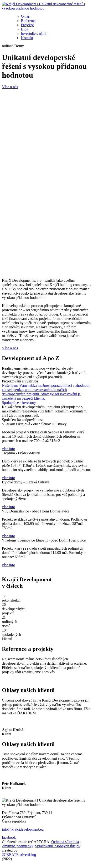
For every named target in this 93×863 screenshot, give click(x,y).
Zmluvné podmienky (17, 846)
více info (8, 449)
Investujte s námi (33, 33)
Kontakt (27, 38)
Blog (24, 29)
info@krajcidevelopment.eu (23, 829)
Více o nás (10, 87)
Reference (28, 21)
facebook (9, 837)
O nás (25, 16)
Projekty (27, 25)
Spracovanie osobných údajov (57, 846)
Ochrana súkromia (65, 842)
